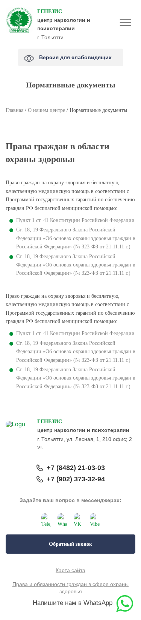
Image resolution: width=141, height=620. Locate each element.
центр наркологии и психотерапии (63, 20)
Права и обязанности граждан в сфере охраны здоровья (70, 587)
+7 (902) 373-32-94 (76, 479)
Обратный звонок (70, 544)
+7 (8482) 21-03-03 (76, 468)
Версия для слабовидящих (76, 55)
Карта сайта (70, 570)
